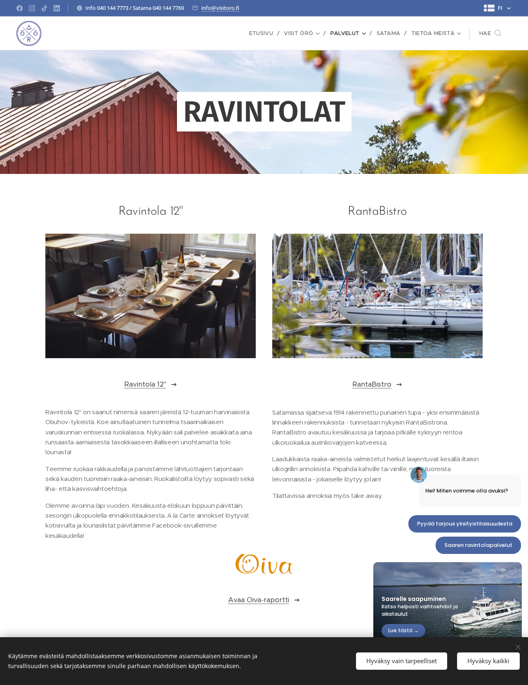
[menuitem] (263, 33)
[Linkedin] (57, 8)
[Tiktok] (44, 8)
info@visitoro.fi (220, 8)
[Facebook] (19, 8)
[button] (490, 33)
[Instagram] (32, 8)
